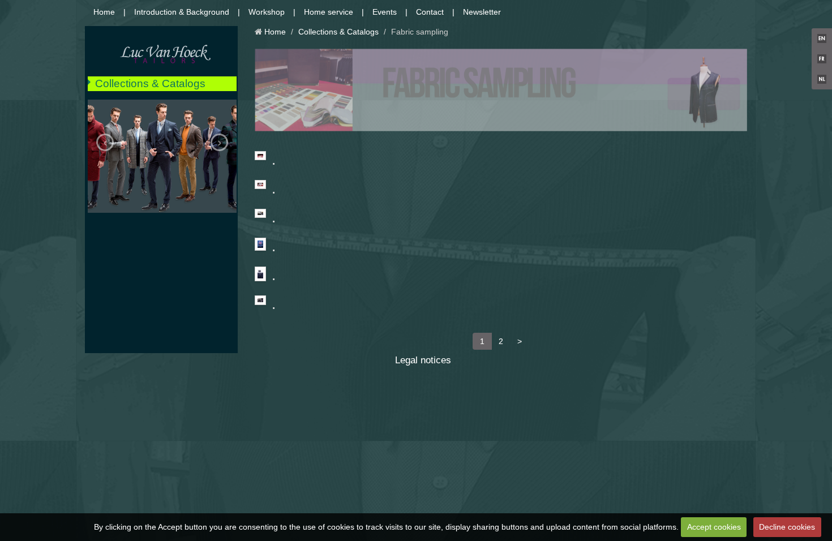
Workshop (266, 11)
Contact (430, 11)
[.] (260, 156)
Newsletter (482, 11)
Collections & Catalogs (150, 83)
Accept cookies (714, 526)
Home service (328, 11)
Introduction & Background (181, 11)
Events (384, 11)
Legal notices (423, 360)
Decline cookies (787, 526)
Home (104, 11)
